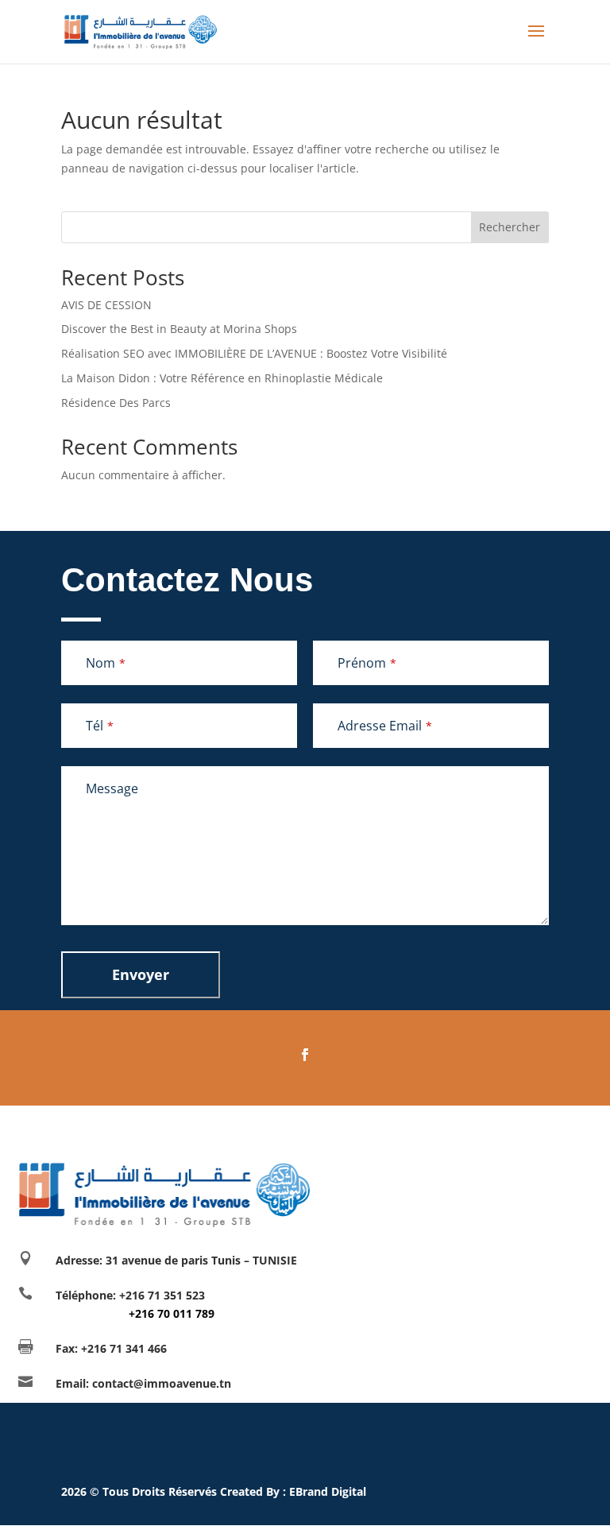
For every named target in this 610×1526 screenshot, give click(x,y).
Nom (105, 663)
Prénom (367, 663)
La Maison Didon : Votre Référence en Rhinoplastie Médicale (222, 377)
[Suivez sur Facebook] (305, 1054)
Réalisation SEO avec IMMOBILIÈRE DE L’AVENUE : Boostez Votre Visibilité (254, 353)
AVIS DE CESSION (106, 304)
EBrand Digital (327, 1491)
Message (112, 788)
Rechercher (509, 226)
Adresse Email (385, 725)
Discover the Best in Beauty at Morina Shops (179, 328)
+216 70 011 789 (135, 1313)
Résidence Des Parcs (116, 402)
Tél (100, 725)
